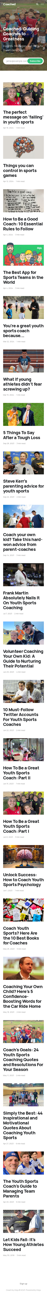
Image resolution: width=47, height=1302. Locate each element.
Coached (9, 4)
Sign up (23, 1283)
